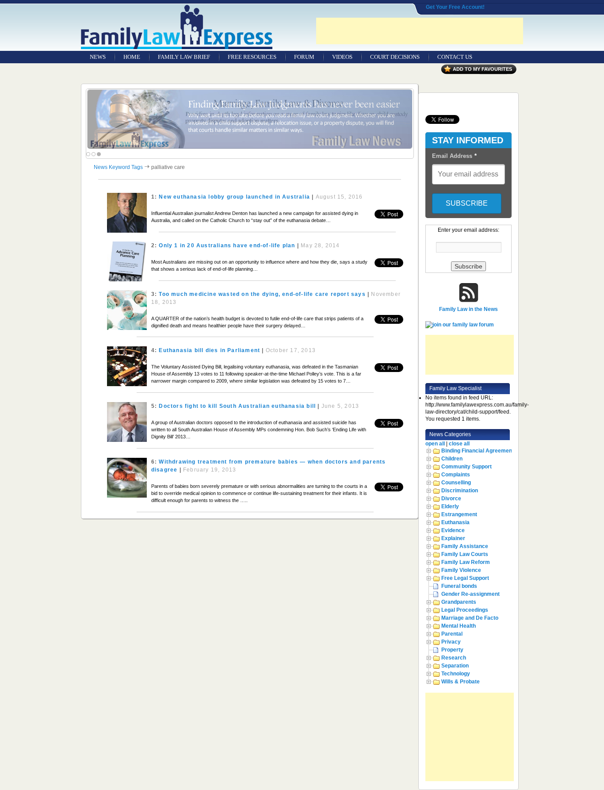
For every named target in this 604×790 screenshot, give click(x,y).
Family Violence (461, 570)
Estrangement (459, 514)
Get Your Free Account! (455, 7)
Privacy (451, 642)
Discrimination (459, 490)
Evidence (453, 530)
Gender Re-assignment (470, 594)
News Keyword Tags (118, 167)
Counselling (456, 482)
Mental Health (458, 626)
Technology (455, 674)
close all (459, 444)
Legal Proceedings (464, 610)
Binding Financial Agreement (477, 451)
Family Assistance (464, 546)
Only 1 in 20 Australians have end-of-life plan (227, 245)
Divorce (451, 498)
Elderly (450, 506)
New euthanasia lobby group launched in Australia (234, 197)
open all (435, 444)
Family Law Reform (465, 562)
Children (452, 459)
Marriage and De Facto (469, 618)
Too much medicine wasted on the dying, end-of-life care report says (262, 294)
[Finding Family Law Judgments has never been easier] (249, 119)
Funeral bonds (459, 586)
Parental (452, 634)
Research (453, 658)
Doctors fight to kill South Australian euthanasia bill (237, 406)
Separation (455, 666)
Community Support (466, 467)
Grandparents (458, 602)
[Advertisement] (419, 31)
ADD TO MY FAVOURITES (482, 69)
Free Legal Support (465, 578)
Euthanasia (455, 522)
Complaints (455, 475)
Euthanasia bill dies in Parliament (209, 350)
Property (452, 650)
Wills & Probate (460, 682)
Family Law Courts (464, 554)
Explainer (453, 538)
